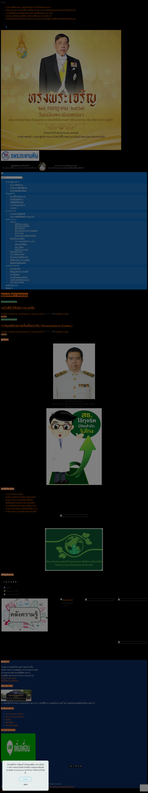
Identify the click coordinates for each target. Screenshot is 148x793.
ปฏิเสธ (25, 784)
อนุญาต (25, 779)
